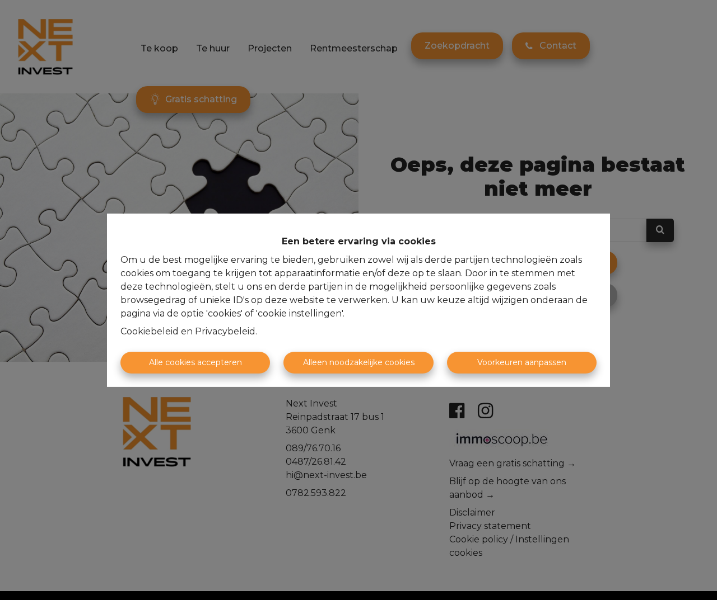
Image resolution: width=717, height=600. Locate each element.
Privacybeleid (225, 331)
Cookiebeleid (149, 331)
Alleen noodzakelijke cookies (359, 362)
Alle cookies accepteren (195, 362)
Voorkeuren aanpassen (521, 362)
